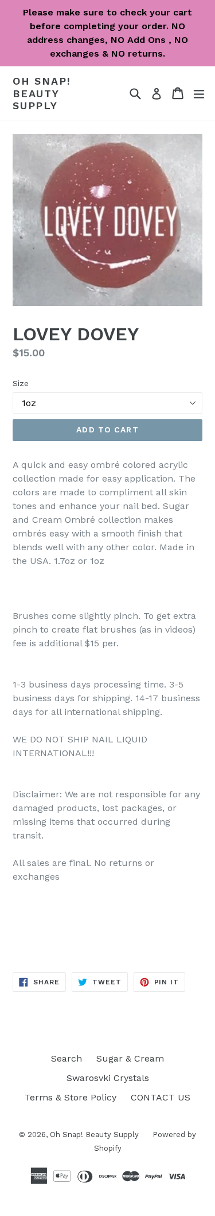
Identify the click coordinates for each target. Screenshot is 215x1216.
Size (21, 383)
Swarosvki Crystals (108, 1077)
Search (66, 1058)
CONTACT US (160, 1097)
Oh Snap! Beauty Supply (42, 93)
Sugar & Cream (130, 1058)
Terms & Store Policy (70, 1097)
